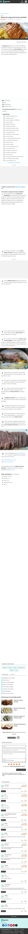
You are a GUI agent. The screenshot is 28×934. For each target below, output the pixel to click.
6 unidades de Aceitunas (10, 153)
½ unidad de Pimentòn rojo (11, 140)
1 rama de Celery (9, 122)
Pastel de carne (21, 668)
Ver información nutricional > (14, 163)
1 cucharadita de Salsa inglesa (12, 159)
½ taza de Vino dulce (10, 148)
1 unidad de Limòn (9, 118)
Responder (3, 791)
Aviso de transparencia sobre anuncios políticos (10, 932)
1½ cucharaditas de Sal (10, 161)
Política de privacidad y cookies (7, 931)
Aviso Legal (22, 929)
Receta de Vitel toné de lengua (19, 709)
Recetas (2, 13)
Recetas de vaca (11, 470)
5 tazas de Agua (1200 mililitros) (12, 120)
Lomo (16, 670)
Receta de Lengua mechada (18, 701)
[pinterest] (14, 925)
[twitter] (6, 925)
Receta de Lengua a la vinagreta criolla (19, 717)
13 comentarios (18, 19)
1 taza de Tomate (9, 136)
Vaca (8, 13)
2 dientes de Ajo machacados (12, 130)
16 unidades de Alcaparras (11, 150)
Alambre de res (6, 680)
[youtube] (11, 925)
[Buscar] (26, 2)
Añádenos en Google (22, 42)
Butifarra (5, 668)
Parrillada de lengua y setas (9, 460)
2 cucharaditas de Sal (10, 132)
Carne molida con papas (8, 687)
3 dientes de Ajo (9, 142)
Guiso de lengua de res (8, 462)
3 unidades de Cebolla (10, 126)
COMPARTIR (22, 2)
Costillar (11, 670)
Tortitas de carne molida (8, 689)
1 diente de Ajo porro (10, 124)
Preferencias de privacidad (18, 931)
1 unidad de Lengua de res (11, 116)
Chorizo (10, 668)
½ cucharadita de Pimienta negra (12, 138)
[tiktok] (16, 925)
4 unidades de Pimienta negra (12, 134)
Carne (5, 13)
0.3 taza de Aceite (9, 144)
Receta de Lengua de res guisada (20, 725)
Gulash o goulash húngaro (8, 682)
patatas (22, 453)
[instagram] (8, 925)
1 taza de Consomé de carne (11, 146)
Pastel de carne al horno (8, 693)
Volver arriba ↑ (14, 916)
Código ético (22, 932)
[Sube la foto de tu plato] (18, 737)
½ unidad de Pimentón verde (11, 128)
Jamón (14, 668)
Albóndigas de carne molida (9, 678)
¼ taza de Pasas (9, 155)
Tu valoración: (6, 766)
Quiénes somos (16, 929)
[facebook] (3, 925)
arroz (5, 455)
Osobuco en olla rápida (8, 684)
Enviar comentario (21, 770)
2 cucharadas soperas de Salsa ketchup (14, 157)
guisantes (18, 453)
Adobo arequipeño (7, 691)
